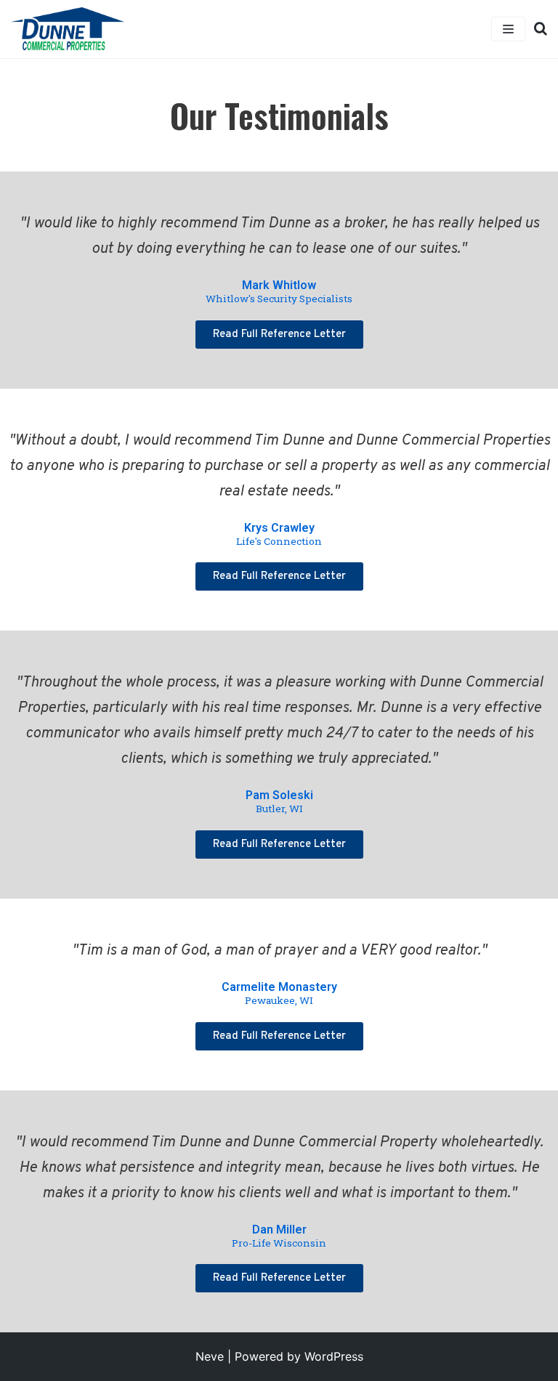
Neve (209, 1356)
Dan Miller (279, 1229)
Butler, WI (279, 808)
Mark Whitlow (279, 285)
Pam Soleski (279, 795)
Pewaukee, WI (279, 1000)
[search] (536, 29)
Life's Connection (279, 541)
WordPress (333, 1356)
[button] (279, 334)
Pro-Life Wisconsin (279, 1243)
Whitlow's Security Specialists (279, 298)
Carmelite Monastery (279, 987)
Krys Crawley (279, 528)
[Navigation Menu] (508, 29)
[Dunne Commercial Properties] (67, 29)
